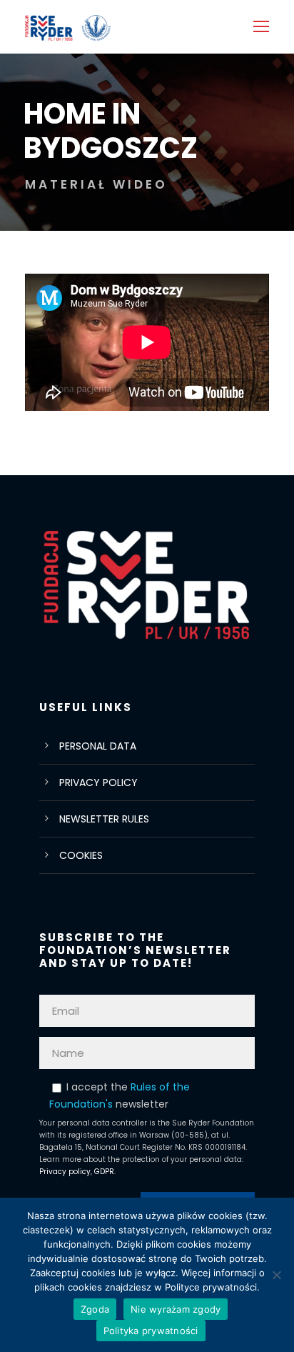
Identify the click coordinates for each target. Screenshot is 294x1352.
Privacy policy (65, 1171)
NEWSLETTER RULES (104, 819)
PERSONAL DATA (97, 746)
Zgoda (95, 1309)
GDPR (104, 1171)
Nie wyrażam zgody (175, 1309)
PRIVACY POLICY (98, 782)
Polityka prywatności (150, 1330)
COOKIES (81, 855)
